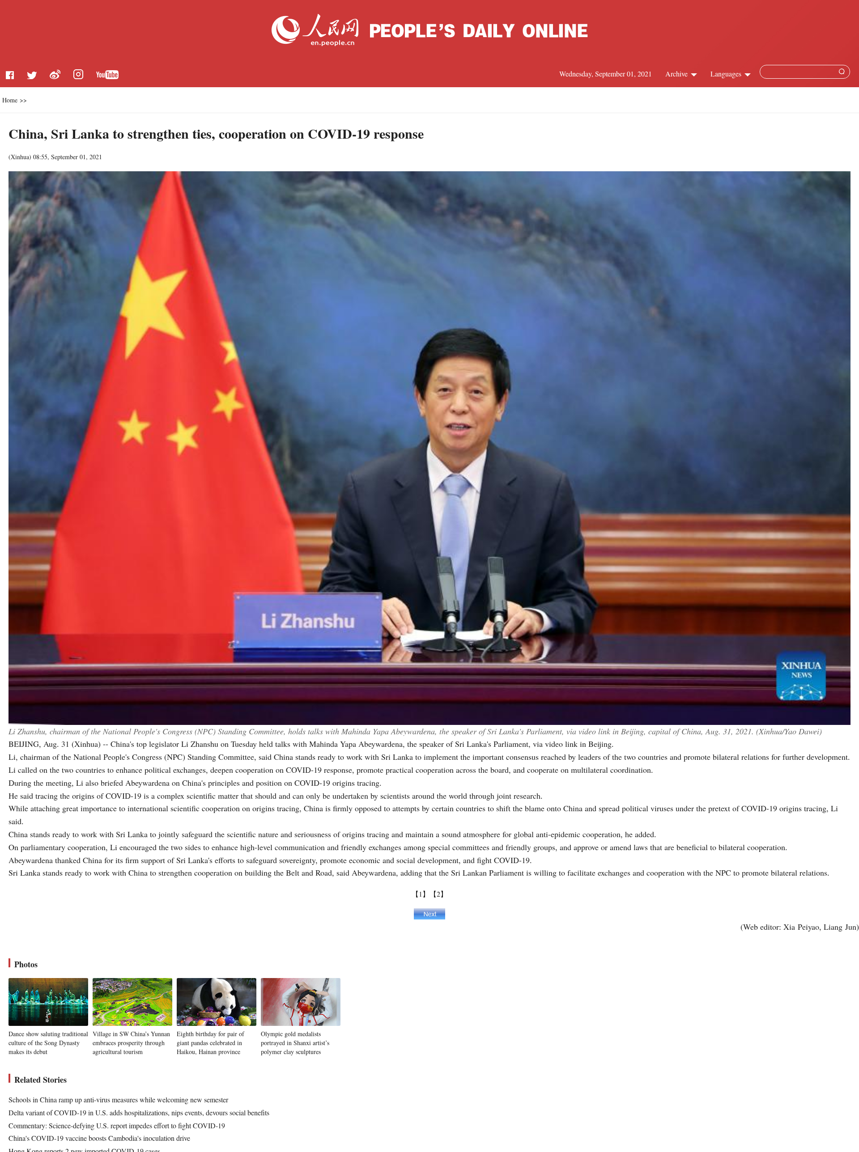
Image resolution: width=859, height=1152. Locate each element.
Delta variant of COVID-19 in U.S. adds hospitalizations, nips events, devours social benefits (139, 1112)
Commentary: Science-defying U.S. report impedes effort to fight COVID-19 (117, 1125)
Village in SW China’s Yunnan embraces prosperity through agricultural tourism (131, 1042)
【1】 (421, 893)
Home (9, 100)
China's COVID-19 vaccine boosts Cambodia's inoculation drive (99, 1138)
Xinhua (20, 156)
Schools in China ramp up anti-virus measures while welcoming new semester (118, 1099)
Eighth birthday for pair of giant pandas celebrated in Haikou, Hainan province (210, 1042)
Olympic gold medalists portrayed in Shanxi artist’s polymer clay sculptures (295, 1042)
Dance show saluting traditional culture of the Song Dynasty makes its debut (48, 1042)
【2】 (438, 893)
